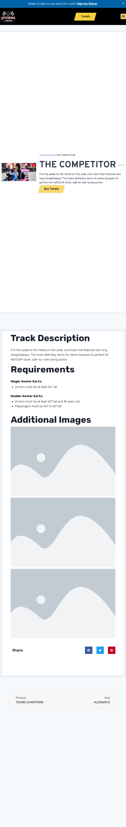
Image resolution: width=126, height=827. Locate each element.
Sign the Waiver (87, 3)
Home (42, 155)
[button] (123, 16)
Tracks (50, 155)
